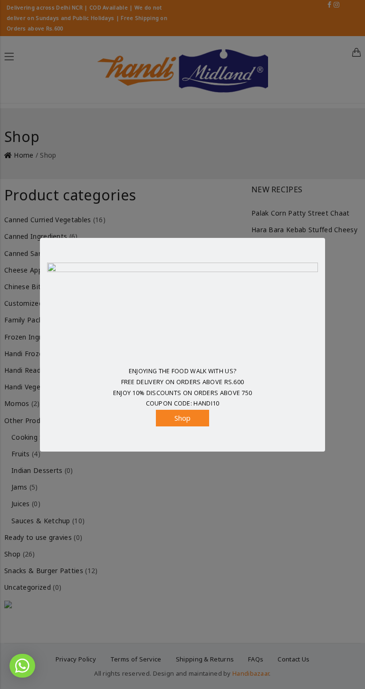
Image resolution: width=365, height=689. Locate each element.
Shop (182, 418)
